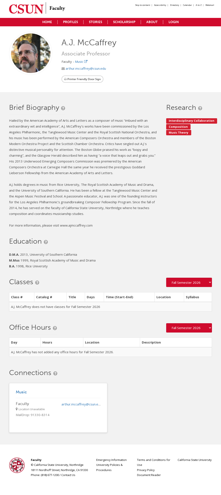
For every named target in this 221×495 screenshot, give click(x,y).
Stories (95, 22)
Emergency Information (111, 460)
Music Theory (178, 132)
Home (47, 22)
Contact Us (68, 475)
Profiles (70, 22)
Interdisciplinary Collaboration (191, 121)
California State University (195, 460)
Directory (174, 5)
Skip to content (142, 5)
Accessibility (160, 5)
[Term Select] (189, 282)
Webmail (209, 5)
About (152, 22)
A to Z (199, 5)
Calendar (187, 5)
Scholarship (124, 22)
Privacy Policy (146, 470)
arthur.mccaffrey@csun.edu (85, 68)
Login (174, 22)
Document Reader (149, 475)
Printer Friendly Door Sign (84, 79)
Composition (178, 127)
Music (79, 61)
